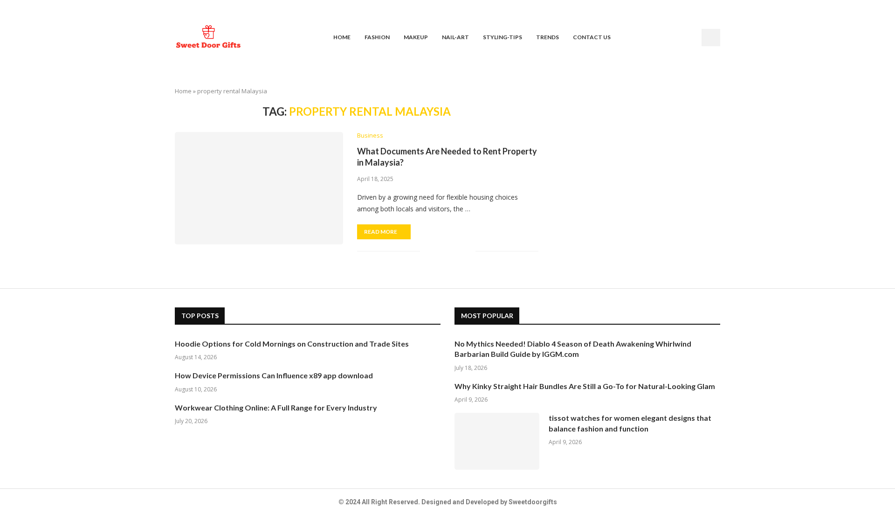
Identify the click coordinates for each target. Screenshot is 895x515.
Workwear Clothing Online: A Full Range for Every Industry (276, 407)
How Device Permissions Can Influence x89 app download (274, 375)
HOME (342, 37)
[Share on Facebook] (438, 251)
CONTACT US (592, 37)
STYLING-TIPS (502, 37)
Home (183, 91)
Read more (380, 231)
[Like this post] (427, 251)
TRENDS (547, 37)
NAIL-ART (455, 37)
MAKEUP (416, 37)
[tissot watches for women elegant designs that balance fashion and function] (496, 441)
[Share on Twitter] (448, 251)
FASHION (377, 37)
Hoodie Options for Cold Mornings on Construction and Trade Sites (292, 343)
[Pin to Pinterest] (458, 251)
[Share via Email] (468, 251)
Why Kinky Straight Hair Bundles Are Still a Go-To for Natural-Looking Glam (584, 386)
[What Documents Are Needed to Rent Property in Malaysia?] (259, 188)
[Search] (711, 37)
